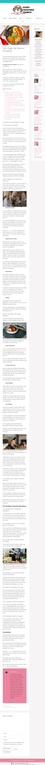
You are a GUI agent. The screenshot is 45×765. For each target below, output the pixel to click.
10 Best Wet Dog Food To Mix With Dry (10, 707)
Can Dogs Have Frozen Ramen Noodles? (15, 109)
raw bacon (10, 230)
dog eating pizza (21, 350)
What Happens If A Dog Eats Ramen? (14, 94)
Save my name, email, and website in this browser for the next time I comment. (14, 743)
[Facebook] (21, 1)
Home (4, 18)
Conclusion (8, 119)
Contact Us (39, 18)
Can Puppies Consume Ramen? (13, 115)
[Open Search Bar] (22, 21)
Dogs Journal (13, 18)
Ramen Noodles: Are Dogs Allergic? (14, 95)
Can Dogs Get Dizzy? (7, 706)
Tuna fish (10, 651)
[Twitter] (23, 1)
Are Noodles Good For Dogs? (12, 117)
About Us (28, 18)
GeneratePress (32, 760)
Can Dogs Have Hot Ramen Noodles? (14, 104)
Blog (20, 18)
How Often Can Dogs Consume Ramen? (15, 100)
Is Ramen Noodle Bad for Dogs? (13, 92)
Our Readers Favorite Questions (13, 102)
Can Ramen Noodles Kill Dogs (13, 114)
